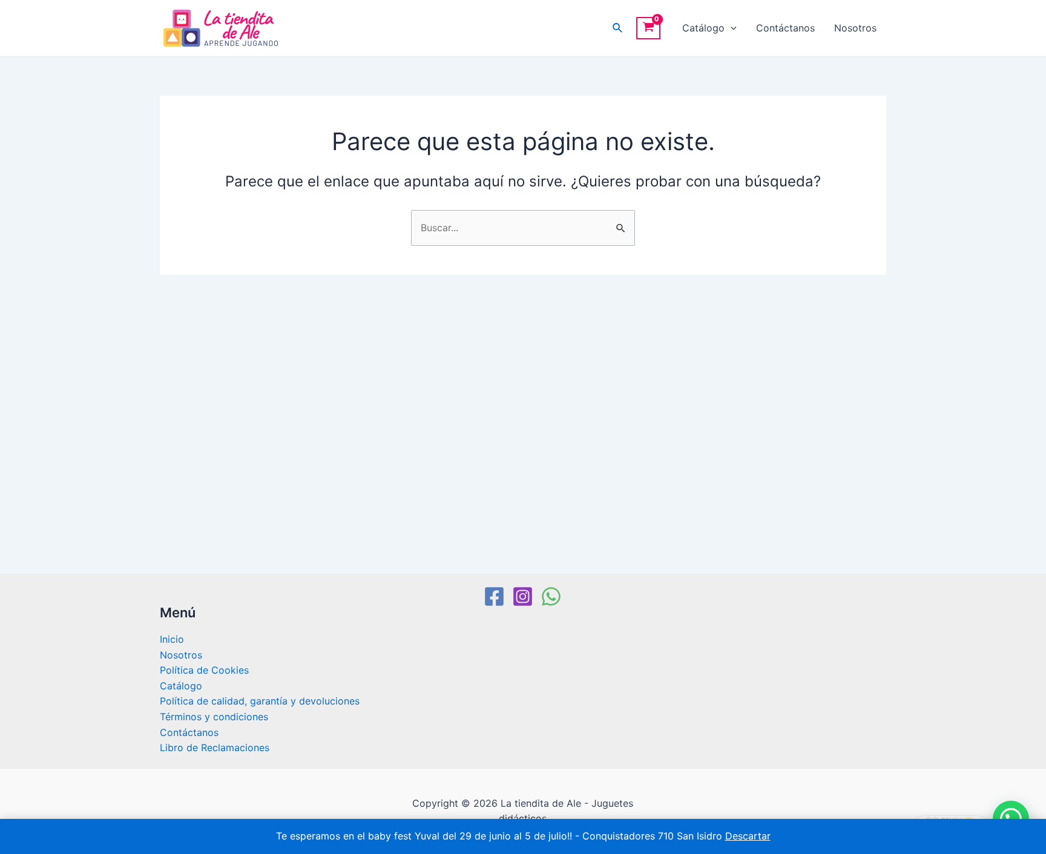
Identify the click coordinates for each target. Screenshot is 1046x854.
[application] (731, 28)
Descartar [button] (748, 836)
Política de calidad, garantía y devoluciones (260, 701)
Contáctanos (785, 28)
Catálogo (703, 28)
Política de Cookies (204, 670)
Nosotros (855, 28)
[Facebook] (494, 596)
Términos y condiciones (214, 717)
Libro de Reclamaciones (214, 747)
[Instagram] (522, 596)
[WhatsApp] (551, 596)
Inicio (172, 639)
